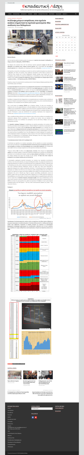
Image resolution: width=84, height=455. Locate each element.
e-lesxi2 (21, 27)
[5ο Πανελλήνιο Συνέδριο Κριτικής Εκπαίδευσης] (59, 129)
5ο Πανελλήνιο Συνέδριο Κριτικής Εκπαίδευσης (69, 130)
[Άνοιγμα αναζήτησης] (76, 14)
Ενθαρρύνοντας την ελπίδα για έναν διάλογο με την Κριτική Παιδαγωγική (45, 382)
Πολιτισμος (51, 13)
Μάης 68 (9, 435)
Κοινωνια (30, 13)
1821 (9, 431)
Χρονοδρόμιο (10, 410)
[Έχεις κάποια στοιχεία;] (15, 375)
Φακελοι (65, 13)
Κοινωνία (10, 414)
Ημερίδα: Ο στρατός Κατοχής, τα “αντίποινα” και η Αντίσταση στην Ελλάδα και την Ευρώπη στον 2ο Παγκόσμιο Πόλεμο (70, 101)
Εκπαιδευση (24, 13)
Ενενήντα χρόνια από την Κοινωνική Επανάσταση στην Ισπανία (29, 382)
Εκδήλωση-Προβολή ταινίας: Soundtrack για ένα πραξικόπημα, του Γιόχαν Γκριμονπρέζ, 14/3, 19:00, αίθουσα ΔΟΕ (70, 122)
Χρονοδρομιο (16, 13)
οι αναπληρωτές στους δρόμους (14, 433)
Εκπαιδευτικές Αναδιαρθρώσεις (14, 440)
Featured (9, 18)
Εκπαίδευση (10, 412)
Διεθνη (35, 13)
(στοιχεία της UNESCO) (47, 68)
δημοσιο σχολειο (16, 363)
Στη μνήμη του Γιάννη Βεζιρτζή (14, 442)
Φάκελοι (9, 426)
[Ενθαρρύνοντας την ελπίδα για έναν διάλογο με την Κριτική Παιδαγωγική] (46, 375)
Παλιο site (58, 28)
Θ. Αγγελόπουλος (11, 444)
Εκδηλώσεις (10, 423)
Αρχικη (9, 13)
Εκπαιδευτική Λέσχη (23, 453)
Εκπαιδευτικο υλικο (43, 13)
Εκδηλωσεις (58, 13)
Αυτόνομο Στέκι (11, 437)
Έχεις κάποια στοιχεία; (13, 381)
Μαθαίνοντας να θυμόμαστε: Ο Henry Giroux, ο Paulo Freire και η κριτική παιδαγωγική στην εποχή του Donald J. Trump (70, 87)
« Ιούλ (56, 56)
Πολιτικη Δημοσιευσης (62, 24)
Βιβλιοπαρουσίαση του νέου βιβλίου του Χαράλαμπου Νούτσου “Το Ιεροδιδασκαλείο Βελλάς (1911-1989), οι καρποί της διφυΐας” (70, 112)
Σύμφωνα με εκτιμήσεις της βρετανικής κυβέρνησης (29, 93)
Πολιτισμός (10, 421)
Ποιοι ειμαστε (59, 18)
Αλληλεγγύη (10, 446)
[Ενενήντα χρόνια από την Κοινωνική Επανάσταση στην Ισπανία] (30, 375)
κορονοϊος (22, 363)
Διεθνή (9, 417)
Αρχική (9, 408)
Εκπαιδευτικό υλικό (12, 419)
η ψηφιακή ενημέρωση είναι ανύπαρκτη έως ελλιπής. (24, 113)
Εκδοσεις (58, 21)
